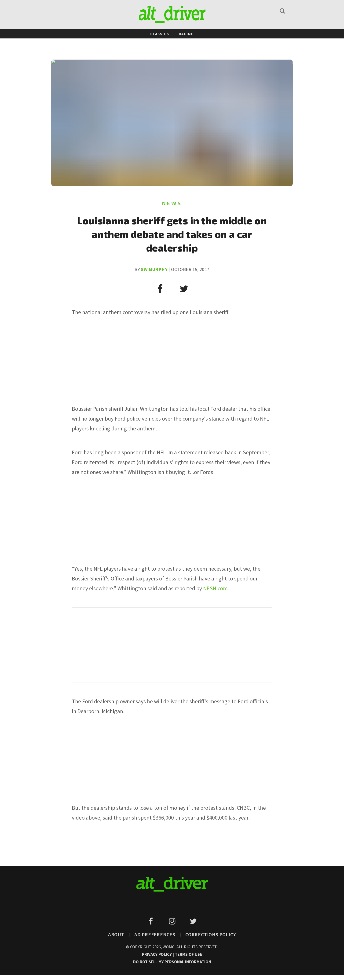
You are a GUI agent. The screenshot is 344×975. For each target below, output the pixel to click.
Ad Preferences (154, 935)
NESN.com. (216, 588)
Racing (186, 33)
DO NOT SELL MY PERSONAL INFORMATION (172, 961)
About (116, 935)
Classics (159, 33)
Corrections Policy (210, 935)
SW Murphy (154, 269)
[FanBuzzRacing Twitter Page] (193, 921)
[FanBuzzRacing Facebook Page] (151, 921)
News (172, 203)
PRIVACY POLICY (157, 954)
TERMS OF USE (188, 954)
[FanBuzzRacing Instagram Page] (172, 921)
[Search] (282, 10)
